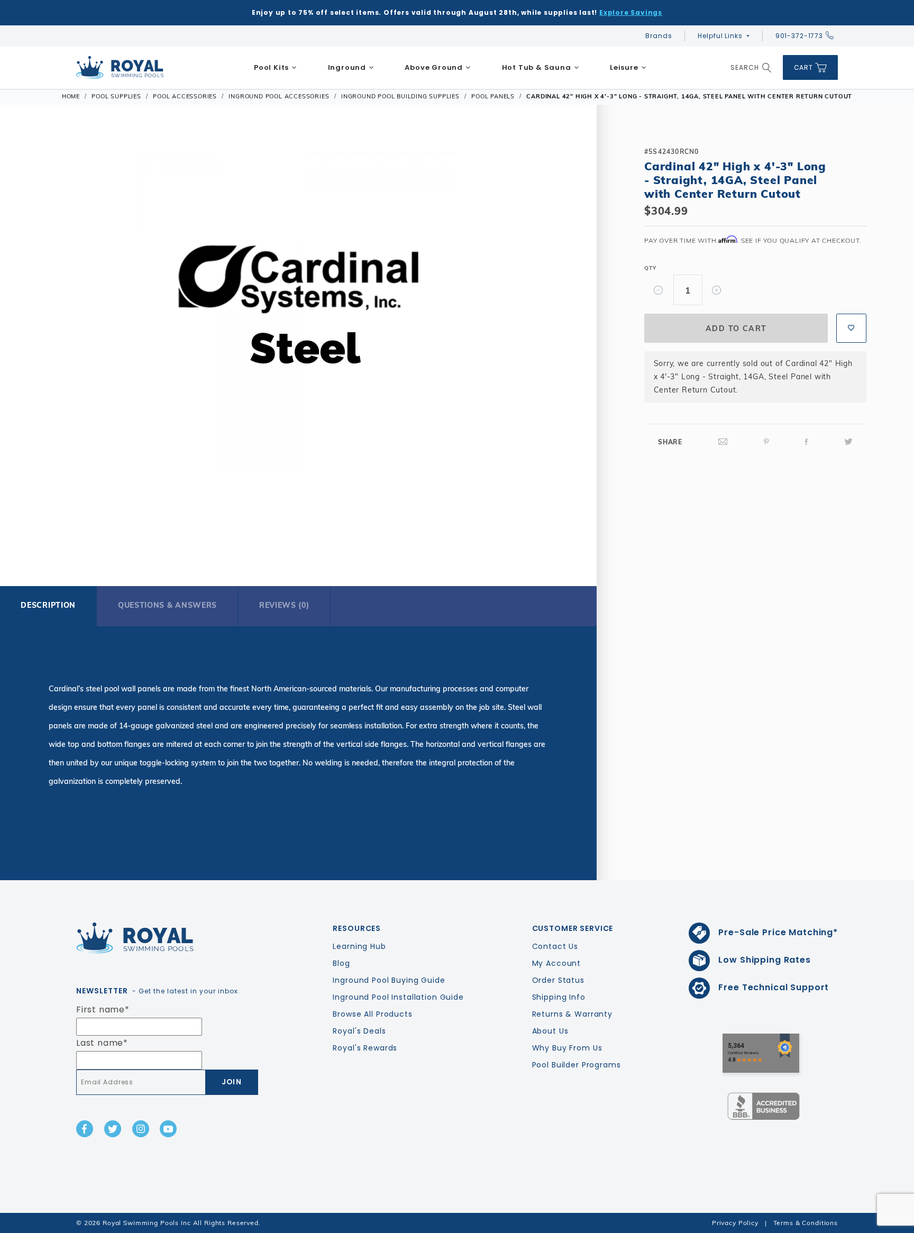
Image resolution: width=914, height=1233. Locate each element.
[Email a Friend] (723, 442)
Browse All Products (372, 1014)
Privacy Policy (735, 1223)
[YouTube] (168, 1128)
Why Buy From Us (567, 1048)
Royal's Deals (359, 1031)
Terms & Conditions (805, 1223)
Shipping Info (559, 997)
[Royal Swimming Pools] (164, 938)
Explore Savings (630, 12)
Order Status (558, 980)
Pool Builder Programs (576, 1065)
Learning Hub (359, 946)
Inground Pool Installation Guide (398, 997)
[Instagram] (140, 1128)
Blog (341, 963)
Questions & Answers (167, 605)
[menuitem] (276, 68)
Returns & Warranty (572, 1014)
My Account (556, 963)
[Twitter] (848, 442)
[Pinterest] (766, 442)
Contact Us (555, 946)
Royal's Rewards (365, 1048)
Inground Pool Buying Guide (389, 980)
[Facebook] (806, 442)
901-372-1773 (799, 35)
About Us (550, 1031)
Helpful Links (720, 35)
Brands (658, 35)
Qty (650, 267)
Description (48, 605)
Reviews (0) (284, 605)
